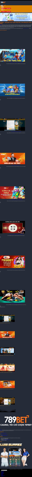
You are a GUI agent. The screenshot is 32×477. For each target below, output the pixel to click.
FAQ (1, 434)
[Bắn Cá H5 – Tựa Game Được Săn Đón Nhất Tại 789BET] (16, 90)
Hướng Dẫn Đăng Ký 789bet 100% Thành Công (16, 131)
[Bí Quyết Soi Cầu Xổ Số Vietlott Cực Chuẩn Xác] (16, 262)
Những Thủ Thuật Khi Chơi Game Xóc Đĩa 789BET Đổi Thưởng (16, 234)
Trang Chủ (2, 5)
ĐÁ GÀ (2, 8)
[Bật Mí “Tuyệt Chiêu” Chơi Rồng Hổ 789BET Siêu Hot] (16, 296)
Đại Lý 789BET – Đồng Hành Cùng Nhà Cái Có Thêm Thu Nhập (6, 355)
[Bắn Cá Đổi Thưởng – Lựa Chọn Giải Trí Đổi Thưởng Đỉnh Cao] (16, 55)
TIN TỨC (2, 10)
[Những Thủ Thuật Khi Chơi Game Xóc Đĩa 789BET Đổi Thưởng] (16, 227)
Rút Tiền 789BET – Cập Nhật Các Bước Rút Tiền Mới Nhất (6, 372)
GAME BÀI (2, 7)
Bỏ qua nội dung (2, 0)
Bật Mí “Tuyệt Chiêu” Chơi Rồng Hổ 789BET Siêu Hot (16, 303)
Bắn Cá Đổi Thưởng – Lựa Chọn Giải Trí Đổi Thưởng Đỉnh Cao (16, 62)
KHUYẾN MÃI (3, 9)
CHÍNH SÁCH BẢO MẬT (4, 433)
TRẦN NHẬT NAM (4, 435)
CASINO (2, 6)
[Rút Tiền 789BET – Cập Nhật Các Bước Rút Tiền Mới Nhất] (7, 368)
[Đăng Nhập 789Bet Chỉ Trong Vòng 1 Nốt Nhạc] (7, 401)
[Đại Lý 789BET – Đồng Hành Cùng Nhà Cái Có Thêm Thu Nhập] (7, 351)
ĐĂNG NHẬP (8, 8)
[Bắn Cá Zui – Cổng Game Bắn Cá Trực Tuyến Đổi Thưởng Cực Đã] (16, 192)
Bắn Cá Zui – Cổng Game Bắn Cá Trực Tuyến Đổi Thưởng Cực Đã (16, 199)
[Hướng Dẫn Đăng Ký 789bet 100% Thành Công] (16, 124)
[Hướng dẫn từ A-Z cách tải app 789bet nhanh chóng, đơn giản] (7, 384)
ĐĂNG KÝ (3, 8)
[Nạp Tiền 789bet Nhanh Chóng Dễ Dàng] (16, 158)
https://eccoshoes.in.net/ (26, 28)
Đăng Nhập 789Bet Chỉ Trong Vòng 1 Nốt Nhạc (5, 405)
